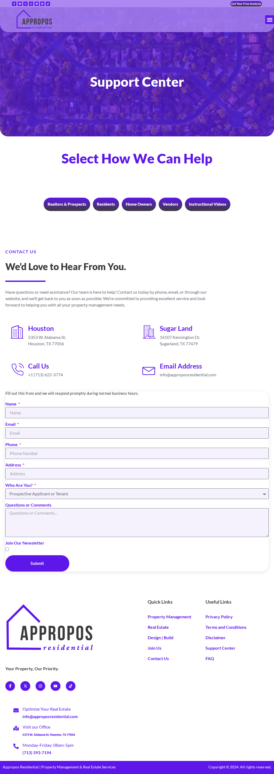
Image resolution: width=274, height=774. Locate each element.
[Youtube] (20, 4)
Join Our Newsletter (24, 542)
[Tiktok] (48, 4)
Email (10, 424)
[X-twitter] (25, 686)
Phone (11, 444)
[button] (269, 19)
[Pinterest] (42, 4)
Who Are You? (19, 485)
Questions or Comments (28, 504)
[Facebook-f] (14, 4)
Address (13, 464)
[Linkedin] (37, 4)
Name (11, 403)
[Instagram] (31, 4)
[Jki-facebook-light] (10, 686)
